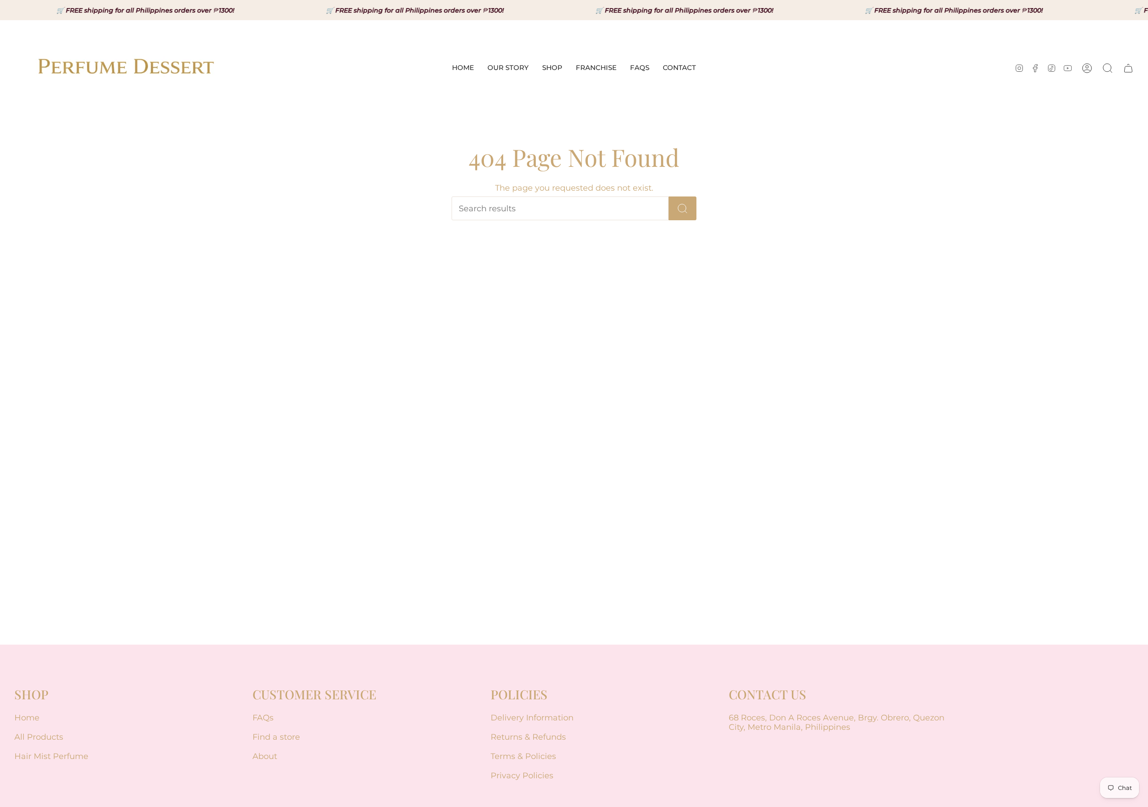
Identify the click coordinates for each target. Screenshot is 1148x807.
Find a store (276, 737)
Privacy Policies (522, 775)
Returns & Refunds (528, 737)
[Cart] (1128, 68)
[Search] (682, 208)
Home (26, 717)
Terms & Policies (523, 756)
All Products (38, 737)
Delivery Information (532, 717)
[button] (552, 68)
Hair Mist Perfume (51, 756)
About (264, 756)
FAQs (263, 717)
